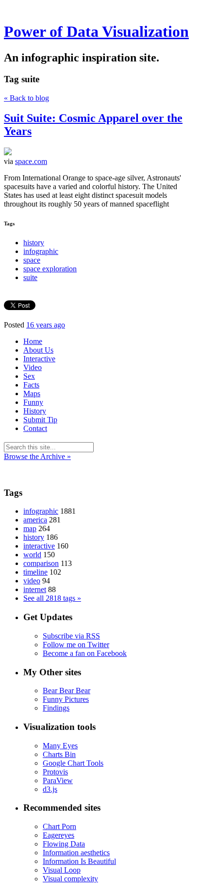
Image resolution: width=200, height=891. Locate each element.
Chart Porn (59, 826)
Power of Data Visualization (96, 31)
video (31, 581)
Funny (33, 402)
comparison (41, 563)
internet (34, 589)
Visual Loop (62, 870)
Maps (31, 393)
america (35, 520)
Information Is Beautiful (79, 861)
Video (32, 367)
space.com (31, 161)
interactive (39, 546)
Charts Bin (59, 754)
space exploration (50, 269)
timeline (35, 572)
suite (30, 277)
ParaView (58, 780)
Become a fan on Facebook (85, 653)
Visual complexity (70, 879)
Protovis (55, 772)
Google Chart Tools (73, 763)
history (33, 242)
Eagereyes (58, 835)
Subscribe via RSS (71, 636)
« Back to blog (26, 98)
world (32, 554)
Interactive (39, 359)
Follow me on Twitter (76, 644)
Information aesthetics (76, 852)
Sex (29, 376)
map (29, 528)
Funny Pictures (66, 699)
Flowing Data (64, 844)
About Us (38, 350)
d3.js (50, 789)
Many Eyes (60, 746)
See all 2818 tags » (52, 598)
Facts (31, 385)
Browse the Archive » (37, 456)
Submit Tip (40, 420)
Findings (56, 708)
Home (32, 341)
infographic (40, 251)
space (31, 260)
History (34, 411)
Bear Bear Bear (66, 690)
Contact (35, 428)
